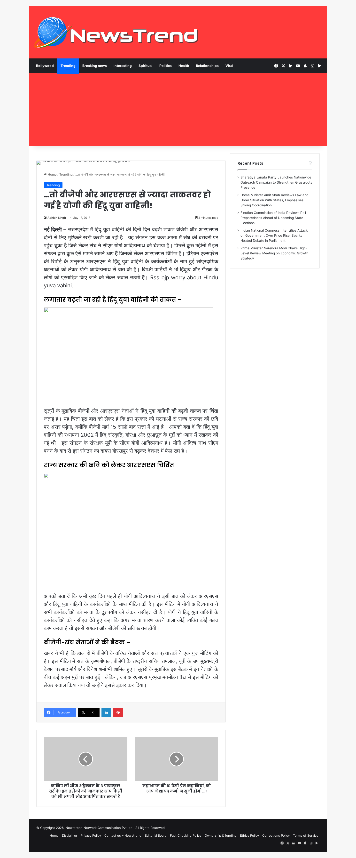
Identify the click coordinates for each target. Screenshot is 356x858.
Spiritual (146, 66)
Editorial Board (156, 835)
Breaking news (94, 66)
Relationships (207, 66)
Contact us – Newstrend (122, 835)
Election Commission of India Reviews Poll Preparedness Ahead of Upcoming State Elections (273, 218)
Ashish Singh (56, 217)
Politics (165, 66)
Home (52, 174)
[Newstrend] (116, 32)
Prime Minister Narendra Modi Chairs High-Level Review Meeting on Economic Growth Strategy (274, 253)
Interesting (123, 66)
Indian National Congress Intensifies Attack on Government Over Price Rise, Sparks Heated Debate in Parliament (274, 235)
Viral (229, 66)
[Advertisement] (178, 110)
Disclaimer (69, 835)
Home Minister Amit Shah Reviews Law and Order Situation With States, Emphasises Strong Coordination (274, 200)
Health (183, 66)
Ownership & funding (221, 835)
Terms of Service (305, 835)
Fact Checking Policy (185, 835)
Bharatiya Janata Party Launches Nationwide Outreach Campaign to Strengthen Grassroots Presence (276, 182)
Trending (68, 66)
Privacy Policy (91, 835)
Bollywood (45, 66)
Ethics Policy (249, 835)
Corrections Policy (276, 835)
